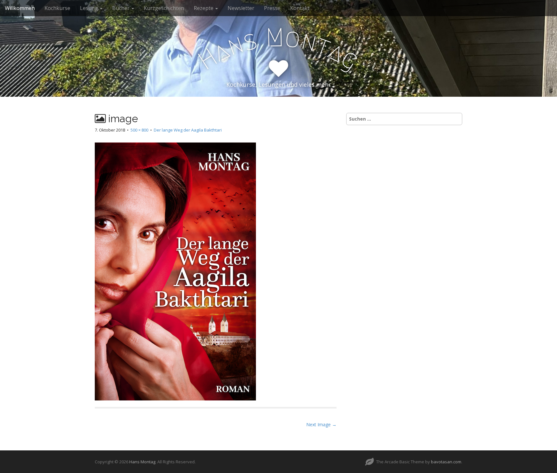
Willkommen (20, 8)
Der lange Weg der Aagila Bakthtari (188, 130)
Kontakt (299, 8)
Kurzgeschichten (164, 8)
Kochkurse (57, 8)
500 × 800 (139, 130)
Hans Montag (142, 462)
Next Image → (321, 424)
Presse (272, 8)
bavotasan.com (446, 462)
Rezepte (204, 8)
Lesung (89, 8)
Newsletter (241, 8)
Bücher (121, 8)
